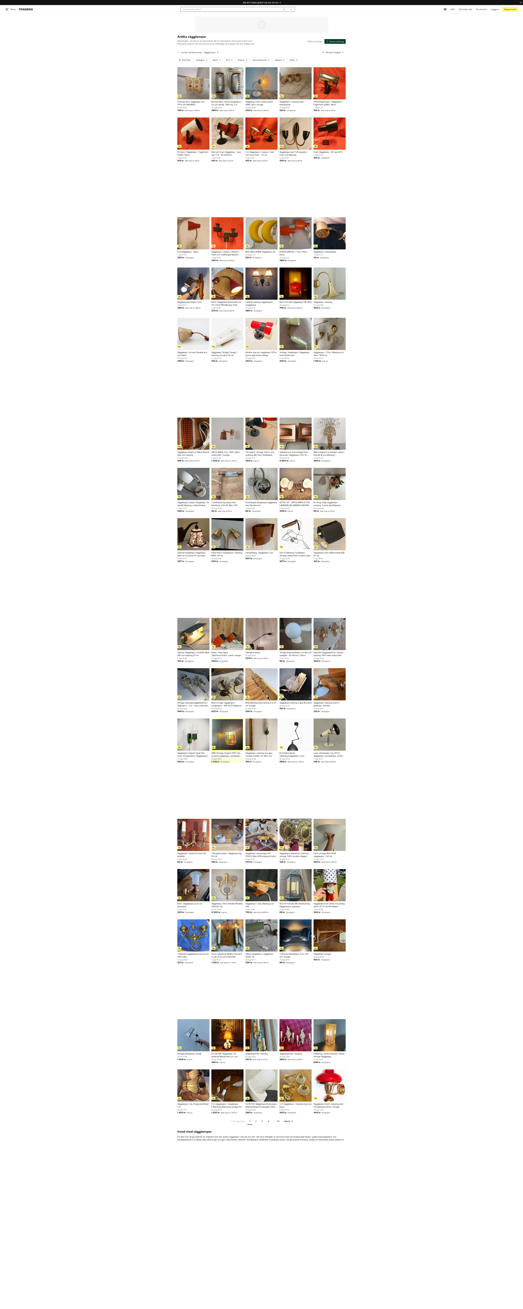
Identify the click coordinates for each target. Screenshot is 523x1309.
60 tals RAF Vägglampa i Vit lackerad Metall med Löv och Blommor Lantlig (224, 1055)
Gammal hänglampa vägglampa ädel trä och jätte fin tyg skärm (191, 554)
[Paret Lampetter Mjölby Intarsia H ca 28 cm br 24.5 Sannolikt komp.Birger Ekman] (227, 935)
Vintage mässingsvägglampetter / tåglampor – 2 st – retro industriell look (192, 704)
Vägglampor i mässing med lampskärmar (291, 103)
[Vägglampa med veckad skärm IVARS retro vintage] (261, 83)
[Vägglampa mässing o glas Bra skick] (295, 684)
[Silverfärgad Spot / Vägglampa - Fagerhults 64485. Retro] (330, 83)
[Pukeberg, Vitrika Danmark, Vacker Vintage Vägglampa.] (330, 1035)
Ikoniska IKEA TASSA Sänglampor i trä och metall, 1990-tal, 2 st (226, 103)
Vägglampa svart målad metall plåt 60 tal (329, 554)
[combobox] (234, 9)
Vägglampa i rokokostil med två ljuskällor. (191, 854)
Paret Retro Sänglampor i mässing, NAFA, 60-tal (227, 554)
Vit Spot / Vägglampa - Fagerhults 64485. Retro (192, 153)
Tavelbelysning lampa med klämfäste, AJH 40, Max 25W (224, 503)
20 (278, 1121)
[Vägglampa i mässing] (330, 284)
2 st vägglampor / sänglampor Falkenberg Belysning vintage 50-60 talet (226, 1105)
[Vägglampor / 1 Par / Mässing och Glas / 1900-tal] (330, 334)
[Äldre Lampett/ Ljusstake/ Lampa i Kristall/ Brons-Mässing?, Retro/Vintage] (330, 434)
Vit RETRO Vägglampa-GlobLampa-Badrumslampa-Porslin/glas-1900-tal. (261, 1105)
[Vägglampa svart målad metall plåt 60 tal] (330, 534)
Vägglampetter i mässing (256, 1054)
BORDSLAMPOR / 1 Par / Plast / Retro (293, 253)
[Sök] (284, 9)
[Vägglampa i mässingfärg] (330, 233)
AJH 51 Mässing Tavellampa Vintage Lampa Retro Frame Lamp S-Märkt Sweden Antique (294, 554)
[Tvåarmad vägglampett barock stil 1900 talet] (193, 935)
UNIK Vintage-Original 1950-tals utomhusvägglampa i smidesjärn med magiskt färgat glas (225, 754)
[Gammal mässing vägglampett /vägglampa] (261, 284)
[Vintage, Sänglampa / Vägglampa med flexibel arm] (295, 334)
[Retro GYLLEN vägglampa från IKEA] (295, 284)
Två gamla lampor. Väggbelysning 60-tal (226, 854)
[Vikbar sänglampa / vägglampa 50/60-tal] (261, 935)
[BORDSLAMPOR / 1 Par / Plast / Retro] (295, 233)
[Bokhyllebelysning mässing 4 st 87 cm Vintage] (261, 684)
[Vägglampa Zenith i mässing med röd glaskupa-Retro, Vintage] (330, 1085)
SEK (452, 9)
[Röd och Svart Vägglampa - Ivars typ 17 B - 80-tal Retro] (227, 133)
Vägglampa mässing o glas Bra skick (295, 703)
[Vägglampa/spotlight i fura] (193, 284)
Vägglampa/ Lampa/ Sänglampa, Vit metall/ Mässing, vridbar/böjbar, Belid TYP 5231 (193, 504)
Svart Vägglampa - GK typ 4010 (328, 152)
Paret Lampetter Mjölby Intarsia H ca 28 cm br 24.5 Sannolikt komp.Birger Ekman (226, 955)
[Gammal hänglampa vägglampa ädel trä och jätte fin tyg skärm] (193, 534)
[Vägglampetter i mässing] (261, 1035)
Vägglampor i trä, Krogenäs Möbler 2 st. (193, 1105)
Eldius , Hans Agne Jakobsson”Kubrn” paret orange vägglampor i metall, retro (226, 654)
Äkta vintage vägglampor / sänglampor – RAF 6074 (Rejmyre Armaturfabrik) (226, 704)
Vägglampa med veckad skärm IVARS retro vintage (259, 103)
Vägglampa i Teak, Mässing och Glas (259, 905)
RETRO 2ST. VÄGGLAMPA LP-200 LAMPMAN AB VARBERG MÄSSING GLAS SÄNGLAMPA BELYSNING (294, 504)
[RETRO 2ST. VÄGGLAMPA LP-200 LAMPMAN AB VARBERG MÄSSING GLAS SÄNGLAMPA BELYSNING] (295, 484)
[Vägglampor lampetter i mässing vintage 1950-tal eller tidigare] (295, 835)
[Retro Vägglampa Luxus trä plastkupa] (193, 885)
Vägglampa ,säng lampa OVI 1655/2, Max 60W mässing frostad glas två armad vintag (261, 855)
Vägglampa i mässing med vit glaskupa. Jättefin (327, 704)
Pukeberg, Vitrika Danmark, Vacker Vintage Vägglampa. (329, 1055)
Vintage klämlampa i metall (189, 1054)
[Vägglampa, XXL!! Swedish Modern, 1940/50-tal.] (227, 885)
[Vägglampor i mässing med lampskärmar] (295, 83)
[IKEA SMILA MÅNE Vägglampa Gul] (261, 233)
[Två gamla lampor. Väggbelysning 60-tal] (227, 835)
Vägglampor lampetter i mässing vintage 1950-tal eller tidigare (293, 854)
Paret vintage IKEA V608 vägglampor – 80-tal (325, 854)
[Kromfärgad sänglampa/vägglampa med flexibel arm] (261, 484)
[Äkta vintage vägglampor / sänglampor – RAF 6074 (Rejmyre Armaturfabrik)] (227, 684)
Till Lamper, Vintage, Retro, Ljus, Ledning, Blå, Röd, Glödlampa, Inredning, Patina (260, 453)
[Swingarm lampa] (261, 634)
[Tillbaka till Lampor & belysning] (178, 52)
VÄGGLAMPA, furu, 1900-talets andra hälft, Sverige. (225, 453)
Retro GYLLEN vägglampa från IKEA (295, 302)
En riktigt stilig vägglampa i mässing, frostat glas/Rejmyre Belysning (327, 504)
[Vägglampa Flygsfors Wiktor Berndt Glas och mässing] (193, 434)
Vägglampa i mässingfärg (325, 252)
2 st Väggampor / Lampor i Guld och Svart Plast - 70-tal (259, 153)
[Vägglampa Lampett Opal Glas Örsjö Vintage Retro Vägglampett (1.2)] (193, 734)
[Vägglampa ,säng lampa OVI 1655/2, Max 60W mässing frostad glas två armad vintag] (261, 835)
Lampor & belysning (191, 52)
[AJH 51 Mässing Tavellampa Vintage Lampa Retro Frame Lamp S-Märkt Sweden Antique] (295, 534)
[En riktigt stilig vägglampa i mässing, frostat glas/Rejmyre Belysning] (330, 484)
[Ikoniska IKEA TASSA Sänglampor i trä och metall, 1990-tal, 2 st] (227, 83)
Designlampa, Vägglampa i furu (259, 553)
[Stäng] (521, 2)
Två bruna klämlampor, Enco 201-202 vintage (294, 955)
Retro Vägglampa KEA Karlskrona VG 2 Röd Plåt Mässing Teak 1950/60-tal (226, 303)
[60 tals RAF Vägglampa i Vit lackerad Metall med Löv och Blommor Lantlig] (227, 1035)
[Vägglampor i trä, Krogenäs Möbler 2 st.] (193, 1085)
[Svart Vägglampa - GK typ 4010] (330, 133)
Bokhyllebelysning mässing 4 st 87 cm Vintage (261, 704)
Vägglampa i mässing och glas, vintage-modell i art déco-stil (259, 754)
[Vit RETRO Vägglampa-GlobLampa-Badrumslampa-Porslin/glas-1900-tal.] (261, 1085)
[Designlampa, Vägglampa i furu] (261, 534)
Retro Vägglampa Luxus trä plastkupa (189, 905)
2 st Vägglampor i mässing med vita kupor (295, 1105)
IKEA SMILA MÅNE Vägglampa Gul (260, 252)
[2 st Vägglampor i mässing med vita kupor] (295, 1085)
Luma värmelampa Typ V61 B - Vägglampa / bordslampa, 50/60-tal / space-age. (330, 754)
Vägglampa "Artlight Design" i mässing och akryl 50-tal (224, 353)
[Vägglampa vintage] (330, 935)
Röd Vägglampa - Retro (188, 252)
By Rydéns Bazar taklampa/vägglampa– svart (291, 754)
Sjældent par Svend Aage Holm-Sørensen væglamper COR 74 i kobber (294, 453)
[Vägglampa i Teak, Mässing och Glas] (261, 885)
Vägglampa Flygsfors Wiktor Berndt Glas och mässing (193, 453)
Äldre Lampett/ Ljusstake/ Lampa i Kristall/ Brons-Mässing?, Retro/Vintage (329, 453)
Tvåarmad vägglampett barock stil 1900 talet (193, 955)
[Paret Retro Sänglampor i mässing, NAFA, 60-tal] (227, 534)
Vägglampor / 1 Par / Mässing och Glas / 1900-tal (329, 353)
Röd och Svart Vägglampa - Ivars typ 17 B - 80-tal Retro (226, 153)
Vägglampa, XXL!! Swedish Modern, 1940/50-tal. (227, 905)
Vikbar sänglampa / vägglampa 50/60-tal (259, 955)
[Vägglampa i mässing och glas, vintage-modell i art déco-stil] (261, 734)
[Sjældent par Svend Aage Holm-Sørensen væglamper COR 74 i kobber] (295, 434)
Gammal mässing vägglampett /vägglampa (259, 303)
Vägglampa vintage (322, 954)
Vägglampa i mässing (323, 302)
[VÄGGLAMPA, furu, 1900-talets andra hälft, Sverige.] (227, 434)
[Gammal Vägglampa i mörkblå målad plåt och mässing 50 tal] (193, 634)
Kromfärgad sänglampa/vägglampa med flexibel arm (261, 503)
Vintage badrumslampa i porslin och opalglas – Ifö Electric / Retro (295, 653)
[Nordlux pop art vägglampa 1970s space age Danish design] (261, 334)
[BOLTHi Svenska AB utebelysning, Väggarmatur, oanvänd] (295, 885)
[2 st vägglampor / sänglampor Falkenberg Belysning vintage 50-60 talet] (227, 1085)
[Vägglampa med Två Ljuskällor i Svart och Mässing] (295, 133)
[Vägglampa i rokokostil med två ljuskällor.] (193, 835)
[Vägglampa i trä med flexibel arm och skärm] (193, 334)
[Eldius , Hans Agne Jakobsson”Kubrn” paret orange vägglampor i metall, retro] (227, 634)
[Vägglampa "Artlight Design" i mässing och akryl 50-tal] (227, 334)
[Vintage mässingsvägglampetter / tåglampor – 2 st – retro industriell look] (193, 684)
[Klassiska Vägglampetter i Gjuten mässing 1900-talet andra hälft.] (330, 634)
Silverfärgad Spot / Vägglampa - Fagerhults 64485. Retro (328, 103)
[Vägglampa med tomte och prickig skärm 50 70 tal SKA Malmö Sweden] (330, 885)
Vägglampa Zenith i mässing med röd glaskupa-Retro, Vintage (328, 1105)
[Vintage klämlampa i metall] (193, 1035)
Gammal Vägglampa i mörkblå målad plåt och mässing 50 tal (193, 653)
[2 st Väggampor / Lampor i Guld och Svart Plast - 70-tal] (261, 133)
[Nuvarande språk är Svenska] (445, 9)
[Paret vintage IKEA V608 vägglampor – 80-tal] (330, 835)
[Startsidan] (26, 9)
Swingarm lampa (252, 652)
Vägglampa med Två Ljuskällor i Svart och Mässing (293, 153)
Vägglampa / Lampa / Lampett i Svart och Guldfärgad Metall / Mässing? (225, 253)
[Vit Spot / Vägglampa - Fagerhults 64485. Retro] (193, 133)
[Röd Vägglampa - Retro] (193, 233)
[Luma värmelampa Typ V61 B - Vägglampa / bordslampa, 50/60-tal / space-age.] (330, 734)
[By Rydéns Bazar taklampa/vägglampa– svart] (295, 734)
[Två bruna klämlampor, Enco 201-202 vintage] (295, 935)
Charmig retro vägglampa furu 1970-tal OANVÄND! (191, 103)
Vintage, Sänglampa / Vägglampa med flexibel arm (294, 353)
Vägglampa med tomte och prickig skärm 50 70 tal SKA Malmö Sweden (329, 905)
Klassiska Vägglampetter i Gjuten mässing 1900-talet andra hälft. (328, 653)
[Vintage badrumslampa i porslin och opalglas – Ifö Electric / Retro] (295, 634)
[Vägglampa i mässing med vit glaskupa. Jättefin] (330, 684)
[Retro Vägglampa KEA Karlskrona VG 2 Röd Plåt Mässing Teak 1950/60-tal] (227, 284)
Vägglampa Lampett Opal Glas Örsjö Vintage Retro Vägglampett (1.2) (192, 754)
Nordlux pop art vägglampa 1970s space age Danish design (260, 353)
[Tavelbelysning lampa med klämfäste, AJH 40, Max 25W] (227, 484)
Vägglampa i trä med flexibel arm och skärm (192, 353)
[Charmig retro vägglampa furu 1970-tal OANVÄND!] (193, 83)
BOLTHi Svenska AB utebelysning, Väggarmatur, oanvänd (294, 905)
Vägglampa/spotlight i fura (189, 302)
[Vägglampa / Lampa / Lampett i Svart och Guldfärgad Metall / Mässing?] (227, 233)
